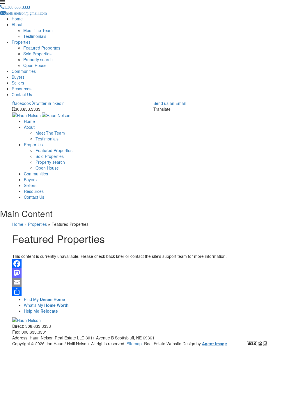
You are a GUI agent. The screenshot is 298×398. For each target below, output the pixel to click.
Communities (24, 71)
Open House (35, 65)
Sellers (18, 83)
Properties (21, 42)
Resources (21, 88)
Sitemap (134, 343)
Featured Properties (41, 48)
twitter (41, 103)
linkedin (58, 103)
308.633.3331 (34, 332)
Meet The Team (38, 30)
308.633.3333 (27, 109)
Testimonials (34, 36)
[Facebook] (149, 263)
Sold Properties (37, 54)
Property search (38, 59)
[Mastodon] (149, 273)
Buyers (18, 77)
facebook (22, 103)
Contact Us (22, 94)
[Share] (149, 291)
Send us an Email (169, 103)
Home (17, 19)
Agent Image (214, 343)
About (17, 24)
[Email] (149, 282)
